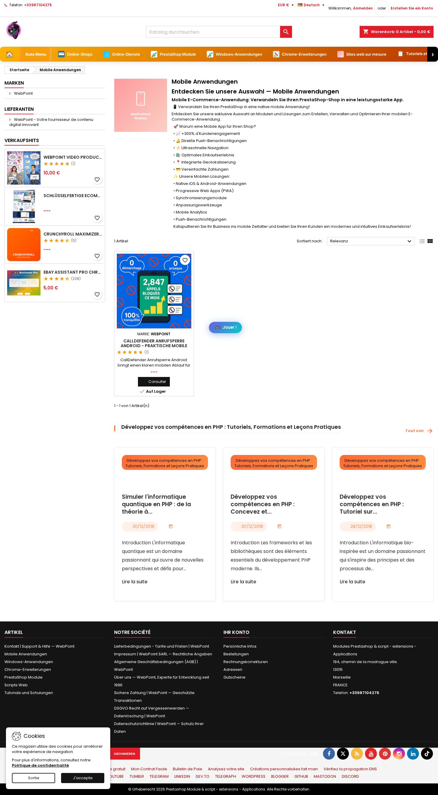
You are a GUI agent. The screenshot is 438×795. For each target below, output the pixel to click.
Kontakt (344, 632)
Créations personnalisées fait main (284, 769)
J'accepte (83, 778)
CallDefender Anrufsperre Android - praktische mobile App (154, 345)
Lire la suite (134, 581)
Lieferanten (19, 109)
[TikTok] (427, 754)
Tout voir (419, 430)
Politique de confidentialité (40, 765)
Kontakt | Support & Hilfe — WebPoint (39, 646)
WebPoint (23, 93)
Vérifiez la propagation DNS (350, 769)
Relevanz (371, 241)
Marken (14, 83)
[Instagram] (399, 754)
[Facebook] (329, 754)
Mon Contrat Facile (149, 769)
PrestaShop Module (23, 677)
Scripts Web (16, 685)
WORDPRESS (253, 776)
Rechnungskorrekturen (245, 662)
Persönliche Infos (240, 646)
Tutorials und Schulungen (28, 693)
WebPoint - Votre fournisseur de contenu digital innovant (51, 122)
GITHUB (301, 776)
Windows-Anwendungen (28, 662)
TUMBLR (137, 776)
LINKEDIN (182, 776)
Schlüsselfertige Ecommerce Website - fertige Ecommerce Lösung (73, 195)
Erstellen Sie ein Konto (412, 8)
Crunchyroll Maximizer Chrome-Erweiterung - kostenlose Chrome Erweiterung (73, 234)
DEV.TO (202, 776)
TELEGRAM (159, 776)
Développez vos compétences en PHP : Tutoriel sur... (372, 504)
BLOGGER (280, 776)
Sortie (33, 778)
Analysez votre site (226, 769)
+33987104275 (38, 4)
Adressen (232, 669)
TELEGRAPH (225, 776)
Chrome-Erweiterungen (27, 669)
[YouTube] (371, 754)
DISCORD (350, 776)
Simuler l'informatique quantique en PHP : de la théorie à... (156, 504)
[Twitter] (343, 754)
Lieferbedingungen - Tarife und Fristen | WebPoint (161, 646)
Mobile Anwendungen (25, 654)
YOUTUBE (115, 776)
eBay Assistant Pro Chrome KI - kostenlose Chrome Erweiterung (73, 272)
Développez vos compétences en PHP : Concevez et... (263, 504)
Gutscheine (234, 677)
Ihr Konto (236, 632)
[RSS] (357, 754)
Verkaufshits (21, 140)
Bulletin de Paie (187, 769)
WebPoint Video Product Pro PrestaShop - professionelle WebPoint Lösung (73, 157)
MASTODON (325, 776)
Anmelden (363, 8)
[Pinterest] (385, 754)
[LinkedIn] (413, 754)
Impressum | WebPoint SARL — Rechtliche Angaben (163, 654)
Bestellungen (236, 654)
